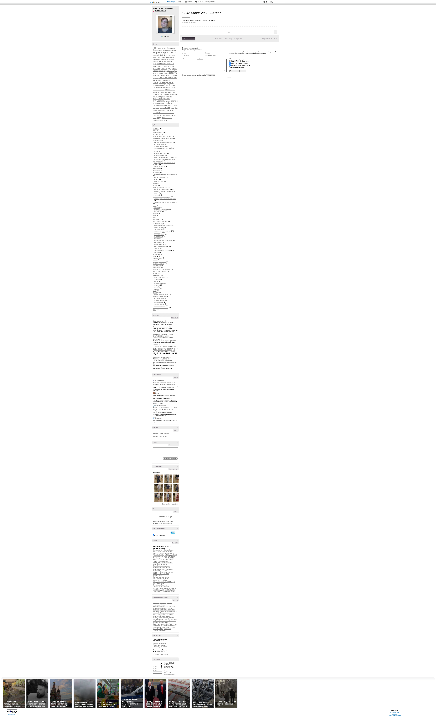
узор (163, 115)
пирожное (156, 92)
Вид (267, 2)
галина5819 (167, 546)
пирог (167, 90)
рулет (163, 103)
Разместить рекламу (394, 715)
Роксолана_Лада (158, 583)
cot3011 (155, 553)
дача (163, 57)
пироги (172, 90)
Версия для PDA (394, 712)
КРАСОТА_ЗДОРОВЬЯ (160, 572)
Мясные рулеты (158, 436)
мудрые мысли (157, 258)
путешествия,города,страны (162, 269)
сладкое (174, 105)
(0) (165, 321)
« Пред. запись (218, 39)
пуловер (166, 99)
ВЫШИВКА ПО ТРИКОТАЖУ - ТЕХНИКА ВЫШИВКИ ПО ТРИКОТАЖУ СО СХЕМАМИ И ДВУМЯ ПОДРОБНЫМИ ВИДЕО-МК (164, 360)
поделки (171, 92)
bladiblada (156, 611)
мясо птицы (157, 233)
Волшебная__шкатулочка (161, 566)
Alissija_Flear (157, 551)
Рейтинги (189, 1)
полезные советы (161, 94)
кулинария (156, 223)
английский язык (158, 132)
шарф (159, 118)
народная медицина (163, 82)
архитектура (162, 48)
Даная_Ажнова (158, 618)
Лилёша (170, 572)
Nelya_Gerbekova (169, 556)
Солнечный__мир (158, 590)
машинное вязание (168, 78)
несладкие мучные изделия (163, 240)
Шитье (155, 293)
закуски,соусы (158, 229)
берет (155, 50)
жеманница (167, 629)
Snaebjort (163, 610)
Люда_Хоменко (158, 624)
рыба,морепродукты (160, 246)
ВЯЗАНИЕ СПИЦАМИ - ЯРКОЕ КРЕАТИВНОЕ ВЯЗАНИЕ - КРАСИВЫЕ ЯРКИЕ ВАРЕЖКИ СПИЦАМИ (163, 337)
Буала (165, 564)
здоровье (172, 68)
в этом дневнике (159, 535)
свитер (167, 105)
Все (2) (176, 430)
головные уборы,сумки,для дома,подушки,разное (162, 295)
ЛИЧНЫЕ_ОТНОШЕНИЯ (161, 574)
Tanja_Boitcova (169, 559)
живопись (162, 64)
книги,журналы (158, 302)
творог (159, 110)
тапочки (155, 110)
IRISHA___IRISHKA (171, 555)
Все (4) (176, 377)
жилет (155, 66)
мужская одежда (159, 155)
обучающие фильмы (159, 262)
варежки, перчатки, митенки (163, 142)
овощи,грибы (158, 242)
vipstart (165, 563)
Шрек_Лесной (170, 591)
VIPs (173, 610)
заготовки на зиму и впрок (161, 197)
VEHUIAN (169, 610)
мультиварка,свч (159, 235)
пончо (155, 97)
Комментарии (169, 8)
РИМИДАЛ (171, 582)
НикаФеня (165, 625)
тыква (159, 115)
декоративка (169, 57)
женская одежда (159, 146)
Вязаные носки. (158, 321)
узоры (167, 115)
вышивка (155, 55)
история (155, 213)
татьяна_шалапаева (159, 630)
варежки (174, 50)
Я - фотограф (159, 380)
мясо (160, 80)
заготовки (169, 66)
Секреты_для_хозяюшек (161, 586)
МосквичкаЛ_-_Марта (160, 580)
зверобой (170, 569)
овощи (156, 87)
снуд (161, 108)
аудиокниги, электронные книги (163, 138)
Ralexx (155, 559)
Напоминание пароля (210, 55)
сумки (172, 108)
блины (160, 50)
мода (155, 80)
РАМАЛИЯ (172, 625)
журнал (161, 66)
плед (166, 92)
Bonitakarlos (157, 608)
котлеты (160, 73)
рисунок (174, 101)
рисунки (167, 101)
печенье (161, 90)
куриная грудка (165, 75)
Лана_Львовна (164, 621)
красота (173, 73)
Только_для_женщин (159, 645)
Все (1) (176, 511)
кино (154, 217)
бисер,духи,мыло (159, 283)
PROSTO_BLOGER (168, 558)
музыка (155, 260)
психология (157, 99)
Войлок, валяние (159, 277)
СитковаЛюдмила (170, 588)
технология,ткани (159, 306)
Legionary (160, 556)
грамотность (157, 170)
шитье (165, 117)
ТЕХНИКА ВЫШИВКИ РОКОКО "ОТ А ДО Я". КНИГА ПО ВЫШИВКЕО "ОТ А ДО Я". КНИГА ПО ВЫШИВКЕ (165, 348)
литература (156, 254)
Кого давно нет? (158, 550)
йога (154, 215)
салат (155, 105)
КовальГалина (157, 619)
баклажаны (171, 48)
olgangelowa (164, 613)
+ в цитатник (186, 17)
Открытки (158, 418)
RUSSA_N (160, 559)
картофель (174, 71)
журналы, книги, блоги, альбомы (164, 148)
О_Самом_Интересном (160, 654)
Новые (274, 39)
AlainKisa (172, 606)
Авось (199, 1)
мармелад (156, 78)
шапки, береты (159, 166)
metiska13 (156, 613)
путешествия (158, 101)
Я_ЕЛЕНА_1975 (158, 629)
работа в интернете (159, 271)
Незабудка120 (157, 625)
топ (173, 113)
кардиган (167, 71)
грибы (159, 57)
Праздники (156, 266)
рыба (167, 103)
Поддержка (264, 2)
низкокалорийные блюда (164, 85)
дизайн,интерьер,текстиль (162, 189)
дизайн (163, 59)
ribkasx (155, 614)
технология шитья (166, 113)
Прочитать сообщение (189, 23)
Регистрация (171, 1)
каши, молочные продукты (162, 231)
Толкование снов (160, 405)
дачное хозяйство (159, 177)
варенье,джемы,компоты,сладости (165, 199)
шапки (154, 118)
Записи (155, 8)
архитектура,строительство (162, 136)
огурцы (168, 87)
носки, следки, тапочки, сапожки (164, 157)
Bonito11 (170, 551)
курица (174, 75)
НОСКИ (155, 48)
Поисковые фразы (170, 674)
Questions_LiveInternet (160, 646)
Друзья (161, 8)
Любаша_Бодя (157, 575)
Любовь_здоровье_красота (161, 577)
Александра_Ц (157, 564)
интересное (157, 134)
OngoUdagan (157, 558)
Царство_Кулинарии (159, 643)
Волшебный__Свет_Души (161, 567)
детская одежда (159, 144)
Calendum (164, 608)
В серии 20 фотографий (170, 504)
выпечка (171, 52)
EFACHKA (161, 553)
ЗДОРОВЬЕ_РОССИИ (160, 571)
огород (162, 87)
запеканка (164, 69)
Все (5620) (174, 318)
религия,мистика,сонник (160, 308)
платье (162, 92)
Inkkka (170, 608)
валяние (168, 50)
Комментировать (188, 38)
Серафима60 (157, 627)
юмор (165, 120)
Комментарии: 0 (167, 523)
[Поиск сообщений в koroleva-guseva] (173, 533)
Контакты (394, 714)
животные (170, 64)
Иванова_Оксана (168, 618)
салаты (161, 105)
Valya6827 (165, 561)
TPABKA (155, 561)
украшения (157, 279)
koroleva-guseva (154, 11)
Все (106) (175, 543)
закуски (156, 68)
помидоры (173, 94)
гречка (154, 57)
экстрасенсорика (158, 120)
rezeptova (171, 613)
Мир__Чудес (165, 578)
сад (171, 103)
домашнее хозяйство (160, 187)
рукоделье (157, 103)
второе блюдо (160, 52)
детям (155, 185)
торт (155, 115)
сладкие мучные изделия (162, 250)
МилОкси (166, 624)
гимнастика (171, 55)
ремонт (156, 193)
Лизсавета (172, 621)
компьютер (156, 219)
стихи (167, 108)
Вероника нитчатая (159, 433)
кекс (154, 73)
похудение (161, 97)
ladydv (155, 556)
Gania (172, 553)
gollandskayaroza (165, 611)
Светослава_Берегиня (160, 585)
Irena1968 (156, 610)
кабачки (155, 71)
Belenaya (164, 551)
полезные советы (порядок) (163, 191)
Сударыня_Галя (170, 590)
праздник (169, 97)
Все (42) (175, 600)
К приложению (173, 445)
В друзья (166, 36)
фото (154, 131)
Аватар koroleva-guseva (164, 24)
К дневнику (228, 39)
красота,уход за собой (160, 221)
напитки (166, 80)
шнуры (170, 118)
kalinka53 (174, 611)
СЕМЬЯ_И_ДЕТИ (158, 588)
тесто (163, 110)
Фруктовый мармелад (160, 327)
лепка (156, 287)
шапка (173, 115)
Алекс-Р (170, 563)
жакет (164, 61)
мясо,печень (158, 237)
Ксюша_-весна (167, 619)
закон (154, 206)
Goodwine (161, 555)
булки (164, 50)
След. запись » (239, 39)
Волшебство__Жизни (160, 569)
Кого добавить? (169, 550)
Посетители (167, 672)
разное (155, 273)
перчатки (155, 90)
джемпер (156, 59)
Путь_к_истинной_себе (160, 582)
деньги (155, 183)
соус (163, 108)
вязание (162, 55)
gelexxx (155, 555)
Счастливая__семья (159, 591)
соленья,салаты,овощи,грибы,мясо (165, 202)
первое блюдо (158, 244)
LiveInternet (156, 2)
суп (176, 108)
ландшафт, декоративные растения (165, 174)
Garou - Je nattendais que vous (163, 521)
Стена (157, 393)
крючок (156, 75)
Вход (179, 1)
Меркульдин (157, 578)
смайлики (200, 59)
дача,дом (156, 172)
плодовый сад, (158, 181)
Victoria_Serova (158, 563)
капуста (161, 71)
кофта (166, 73)
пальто (173, 87)
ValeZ (160, 561)
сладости (156, 108)
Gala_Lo (167, 553)
